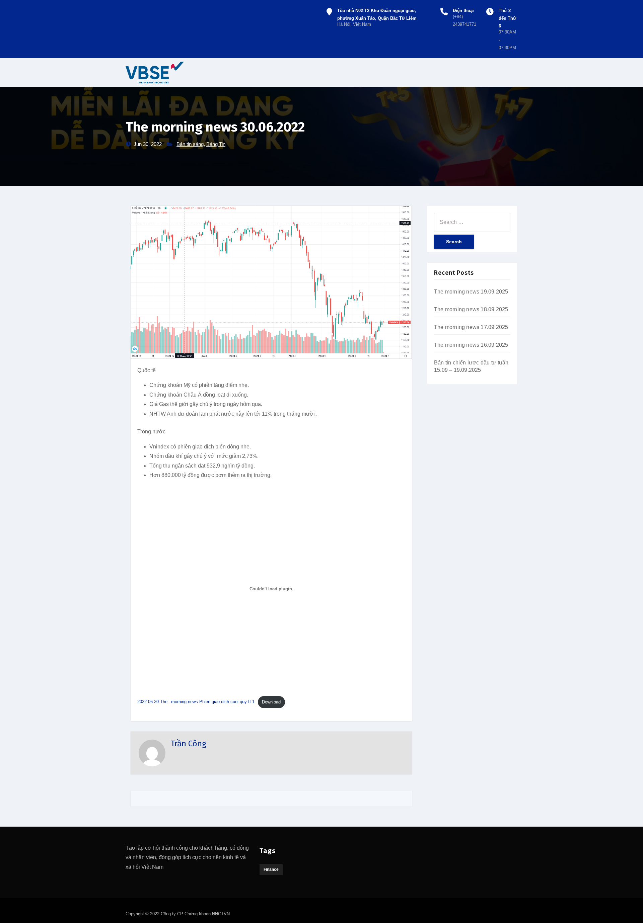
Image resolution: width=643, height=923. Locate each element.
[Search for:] (472, 222)
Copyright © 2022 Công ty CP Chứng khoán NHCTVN (178, 913)
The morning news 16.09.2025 (471, 345)
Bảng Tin (215, 144)
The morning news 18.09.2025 (471, 309)
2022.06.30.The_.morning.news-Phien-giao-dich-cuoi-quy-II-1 (196, 701)
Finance (271, 869)
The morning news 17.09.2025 (471, 327)
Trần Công (188, 743)
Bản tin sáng (190, 144)
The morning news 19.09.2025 (471, 292)
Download (271, 701)
